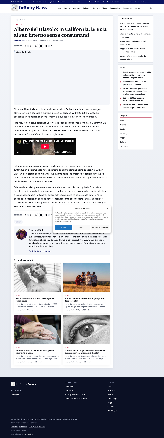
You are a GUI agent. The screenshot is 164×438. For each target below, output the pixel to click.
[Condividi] (25, 46)
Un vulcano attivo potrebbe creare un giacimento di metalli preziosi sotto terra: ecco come (55, 2)
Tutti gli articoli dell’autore (40, 251)
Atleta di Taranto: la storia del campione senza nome (107, 2)
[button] (107, 208)
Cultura (86, 8)
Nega (81, 227)
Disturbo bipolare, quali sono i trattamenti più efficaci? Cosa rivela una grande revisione (135, 91)
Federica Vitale (19, 41)
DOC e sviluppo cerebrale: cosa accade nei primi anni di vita (135, 106)
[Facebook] (30, 46)
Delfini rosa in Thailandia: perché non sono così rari (145, 2)
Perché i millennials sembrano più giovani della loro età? (85, 299)
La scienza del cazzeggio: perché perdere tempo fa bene (136, 83)
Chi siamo (69, 386)
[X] (36, 46)
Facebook (15, 394)
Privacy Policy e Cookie (75, 394)
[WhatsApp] (41, 46)
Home (59, 8)
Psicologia (124, 146)
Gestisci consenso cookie (76, 398)
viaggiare (18, 222)
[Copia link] (51, 46)
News (66, 8)
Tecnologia (114, 8)
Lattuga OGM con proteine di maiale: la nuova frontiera (134, 99)
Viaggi (104, 8)
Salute (95, 8)
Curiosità (18, 24)
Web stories (127, 8)
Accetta (63, 227)
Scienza (76, 8)
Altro (137, 8)
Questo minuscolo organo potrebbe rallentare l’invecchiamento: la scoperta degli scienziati (137, 75)
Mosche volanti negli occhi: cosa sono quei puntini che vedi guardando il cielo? (85, 351)
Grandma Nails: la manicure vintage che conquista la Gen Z (35, 351)
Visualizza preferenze (100, 227)
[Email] (46, 46)
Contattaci (69, 390)
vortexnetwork (29, 434)
